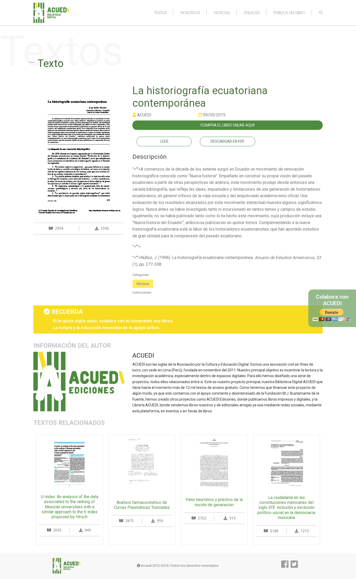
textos (160, 12)
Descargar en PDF (227, 141)
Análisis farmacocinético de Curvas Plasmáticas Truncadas (142, 505)
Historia (143, 284)
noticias (222, 12)
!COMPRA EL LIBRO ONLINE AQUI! (227, 125)
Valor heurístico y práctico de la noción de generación (214, 502)
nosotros (190, 12)
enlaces (252, 12)
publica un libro (289, 12)
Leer (164, 141)
